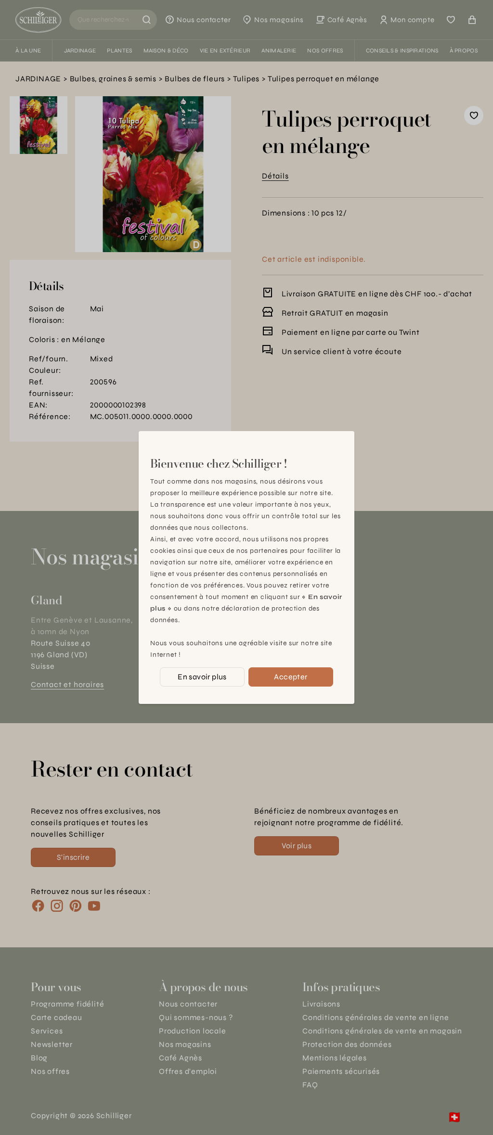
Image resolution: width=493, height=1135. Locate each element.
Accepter (290, 676)
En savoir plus (202, 676)
